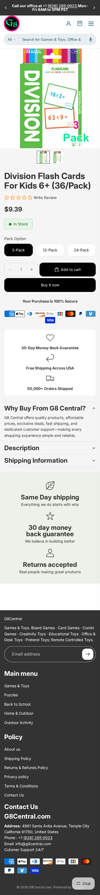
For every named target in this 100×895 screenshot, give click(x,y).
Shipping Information (35, 460)
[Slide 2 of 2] (57, 157)
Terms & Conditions (21, 786)
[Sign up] (87, 654)
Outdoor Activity (18, 722)
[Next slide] (94, 8)
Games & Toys (16, 686)
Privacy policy (16, 777)
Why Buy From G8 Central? (45, 408)
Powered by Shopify (68, 887)
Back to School (17, 704)
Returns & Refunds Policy (26, 768)
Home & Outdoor (18, 713)
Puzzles (11, 695)
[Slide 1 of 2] (43, 157)
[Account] (68, 23)
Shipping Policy (17, 758)
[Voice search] (90, 39)
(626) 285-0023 (63, 5)
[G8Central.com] (12, 23)
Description (21, 448)
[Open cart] (79, 23)
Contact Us (14, 795)
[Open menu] (91, 23)
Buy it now (50, 285)
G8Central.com (40, 887)
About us (12, 749)
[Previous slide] (6, 8)
